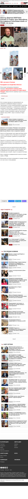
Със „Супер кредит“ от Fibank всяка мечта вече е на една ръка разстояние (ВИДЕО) (17, 240)
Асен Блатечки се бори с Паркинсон (15, 287)
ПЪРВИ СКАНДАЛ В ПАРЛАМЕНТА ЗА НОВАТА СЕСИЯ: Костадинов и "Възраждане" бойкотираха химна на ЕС (18, 215)
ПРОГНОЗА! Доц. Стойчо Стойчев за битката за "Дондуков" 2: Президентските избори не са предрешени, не (17, 264)
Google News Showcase (16, 84)
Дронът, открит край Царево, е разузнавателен (17, 254)
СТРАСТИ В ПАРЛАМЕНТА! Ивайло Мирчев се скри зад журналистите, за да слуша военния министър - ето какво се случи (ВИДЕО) (18, 232)
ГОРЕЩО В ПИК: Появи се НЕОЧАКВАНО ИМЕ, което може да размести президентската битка (17, 365)
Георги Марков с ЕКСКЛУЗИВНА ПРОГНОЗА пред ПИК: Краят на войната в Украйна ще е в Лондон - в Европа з (18, 406)
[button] (27, 11)
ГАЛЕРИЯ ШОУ (3, 459)
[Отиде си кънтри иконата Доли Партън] (4, 273)
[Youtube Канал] (7, 467)
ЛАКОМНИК (17, 459)
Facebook (12, 201)
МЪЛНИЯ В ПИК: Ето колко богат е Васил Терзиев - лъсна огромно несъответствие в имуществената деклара (18, 381)
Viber (25, 201)
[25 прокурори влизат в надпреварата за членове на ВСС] (4, 322)
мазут (5, 87)
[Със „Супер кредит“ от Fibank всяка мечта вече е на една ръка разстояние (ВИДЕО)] (4, 241)
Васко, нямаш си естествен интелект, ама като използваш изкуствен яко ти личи (17, 313)
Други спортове (3, 455)
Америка (16, 444)
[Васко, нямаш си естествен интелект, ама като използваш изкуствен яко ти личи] (4, 314)
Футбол (1, 457)
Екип (11, 469)
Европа (15, 445)
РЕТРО (16, 453)
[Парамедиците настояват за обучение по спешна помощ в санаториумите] (4, 306)
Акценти (2, 15)
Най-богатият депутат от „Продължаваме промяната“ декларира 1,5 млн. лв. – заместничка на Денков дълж (17, 348)
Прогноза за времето (4, 450)
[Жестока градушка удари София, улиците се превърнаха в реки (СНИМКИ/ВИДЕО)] (4, 390)
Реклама (2, 469)
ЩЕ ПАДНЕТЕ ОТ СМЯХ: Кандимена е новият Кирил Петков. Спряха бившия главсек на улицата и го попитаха (17, 356)
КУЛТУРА (2, 449)
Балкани (16, 447)
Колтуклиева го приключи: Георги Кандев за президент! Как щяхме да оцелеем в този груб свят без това (18, 422)
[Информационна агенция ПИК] (2, 3)
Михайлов (4, 150)
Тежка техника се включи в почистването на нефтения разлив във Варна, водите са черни (18, 120)
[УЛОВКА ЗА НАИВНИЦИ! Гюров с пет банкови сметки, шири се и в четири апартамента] (4, 415)
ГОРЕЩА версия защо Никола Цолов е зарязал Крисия (16, 397)
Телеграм (12, 82)
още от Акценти (5, 209)
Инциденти (2, 445)
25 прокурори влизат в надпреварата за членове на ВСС (17, 320)
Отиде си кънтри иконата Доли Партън (17, 271)
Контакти (7, 469)
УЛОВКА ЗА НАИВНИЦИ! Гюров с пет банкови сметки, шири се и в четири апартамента (17, 414)
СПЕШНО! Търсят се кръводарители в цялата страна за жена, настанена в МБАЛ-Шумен (17, 329)
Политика (2, 444)
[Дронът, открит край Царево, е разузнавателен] (4, 256)
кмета (16, 150)
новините (7, 3)
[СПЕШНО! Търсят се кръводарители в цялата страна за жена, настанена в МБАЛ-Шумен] (4, 330)
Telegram (25, 6)
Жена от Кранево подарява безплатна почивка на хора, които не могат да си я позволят (18, 296)
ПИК (5, 48)
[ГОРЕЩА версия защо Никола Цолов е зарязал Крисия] (4, 399)
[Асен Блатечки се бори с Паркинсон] (4, 289)
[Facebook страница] (3, 467)
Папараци (2, 461)
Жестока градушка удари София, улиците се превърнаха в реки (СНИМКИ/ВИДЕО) (17, 389)
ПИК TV (10, 6)
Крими (1, 447)
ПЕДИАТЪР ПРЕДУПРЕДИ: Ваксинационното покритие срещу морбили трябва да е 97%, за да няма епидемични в (18, 280)
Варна (21, 150)
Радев (24, 149)
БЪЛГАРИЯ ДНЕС (4, 6)
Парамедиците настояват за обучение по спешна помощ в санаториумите (16, 304)
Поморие (15, 128)
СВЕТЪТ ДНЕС (15, 6)
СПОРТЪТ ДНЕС (4, 453)
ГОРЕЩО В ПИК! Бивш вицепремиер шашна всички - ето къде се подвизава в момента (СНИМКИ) (18, 373)
